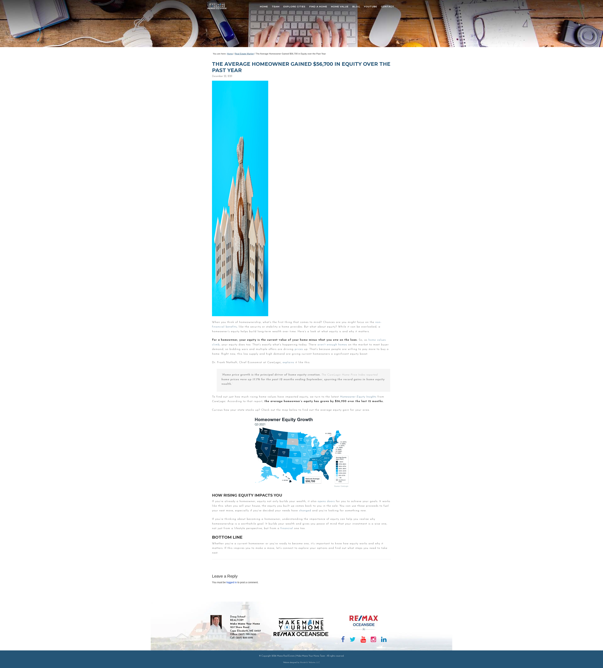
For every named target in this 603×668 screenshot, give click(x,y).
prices (299, 349)
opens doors (326, 501)
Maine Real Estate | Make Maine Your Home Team (218, 24)
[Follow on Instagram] (373, 640)
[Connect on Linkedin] (384, 640)
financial (286, 528)
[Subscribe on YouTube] (363, 640)
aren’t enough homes (332, 344)
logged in (231, 582)
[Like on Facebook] (343, 640)
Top (595, 660)
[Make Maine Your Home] (301, 647)
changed (305, 510)
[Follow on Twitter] (352, 640)
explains (288, 362)
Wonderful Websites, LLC (310, 662)
